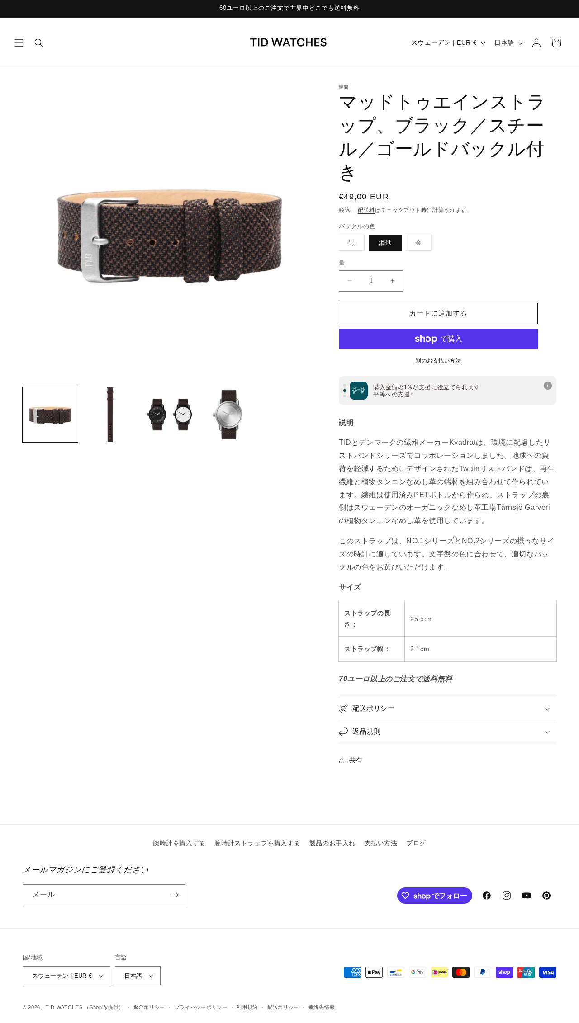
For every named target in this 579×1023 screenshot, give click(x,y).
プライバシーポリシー (201, 1007)
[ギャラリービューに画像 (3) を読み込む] (110, 414)
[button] (19, 43)
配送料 (366, 210)
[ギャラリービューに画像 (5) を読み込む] (228, 414)
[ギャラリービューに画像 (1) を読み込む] (50, 414)
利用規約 (247, 1007)
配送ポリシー (283, 1007)
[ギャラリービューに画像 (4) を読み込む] (169, 414)
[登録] (175, 894)
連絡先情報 (321, 1007)
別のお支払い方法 (438, 361)
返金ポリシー (149, 1007)
